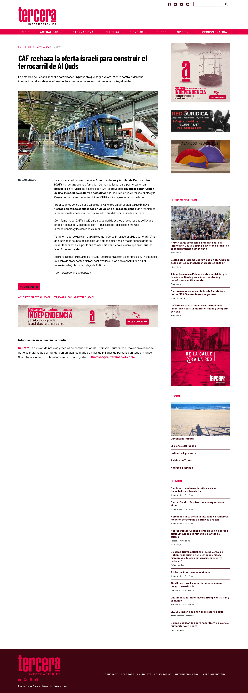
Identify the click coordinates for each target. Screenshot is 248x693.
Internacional (83, 32)
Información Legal (187, 674)
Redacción (29, 47)
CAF (20, 47)
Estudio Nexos (60, 686)
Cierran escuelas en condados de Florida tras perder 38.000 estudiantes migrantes (198, 293)
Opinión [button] (183, 32)
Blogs (162, 32)
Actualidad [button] (49, 32)
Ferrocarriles (62, 297)
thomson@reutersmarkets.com (113, 357)
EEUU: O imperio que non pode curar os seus (197, 611)
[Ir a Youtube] (181, 4)
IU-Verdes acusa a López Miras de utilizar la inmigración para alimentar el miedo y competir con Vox (199, 308)
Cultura (112, 32)
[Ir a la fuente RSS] (187, 4)
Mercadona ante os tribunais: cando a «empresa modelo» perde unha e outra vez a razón (200, 518)
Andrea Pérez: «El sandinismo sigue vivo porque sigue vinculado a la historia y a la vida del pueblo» (199, 533)
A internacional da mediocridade (190, 572)
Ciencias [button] (137, 32)
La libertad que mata (183, 453)
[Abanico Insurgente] (200, 163)
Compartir (30, 286)
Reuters (23, 348)
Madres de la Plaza (182, 467)
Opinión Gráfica (214, 32)
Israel (90, 297)
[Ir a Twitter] (175, 4)
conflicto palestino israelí (34, 297)
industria (78, 297)
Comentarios (163, 674)
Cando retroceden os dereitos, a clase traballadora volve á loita (193, 490)
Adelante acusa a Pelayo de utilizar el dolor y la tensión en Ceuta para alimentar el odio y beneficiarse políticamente (199, 277)
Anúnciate (144, 674)
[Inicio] (37, 15)
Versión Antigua (214, 674)
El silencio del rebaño (183, 445)
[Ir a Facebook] (169, 4)
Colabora (127, 674)
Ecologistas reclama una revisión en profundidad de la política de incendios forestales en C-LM (200, 261)
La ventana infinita (182, 438)
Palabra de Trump (181, 460)
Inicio (25, 32)
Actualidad (44, 47)
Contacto (111, 674)
